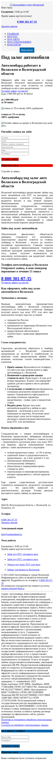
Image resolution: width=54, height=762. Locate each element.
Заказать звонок (9, 26)
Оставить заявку (10, 159)
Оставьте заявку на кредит (14, 91)
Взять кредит (27, 50)
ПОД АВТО (13, 39)
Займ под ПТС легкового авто (22, 554)
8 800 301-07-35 (27, 21)
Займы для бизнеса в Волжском (23, 569)
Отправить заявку (10, 746)
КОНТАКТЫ (14, 44)
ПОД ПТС (12, 36)
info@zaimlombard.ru (11, 534)
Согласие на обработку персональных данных (24, 725)
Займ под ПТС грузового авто (22, 559)
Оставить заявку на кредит (15, 282)
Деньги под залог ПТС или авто (23, 564)
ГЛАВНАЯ (13, 33)
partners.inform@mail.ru (12, 588)
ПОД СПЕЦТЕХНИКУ (19, 42)
